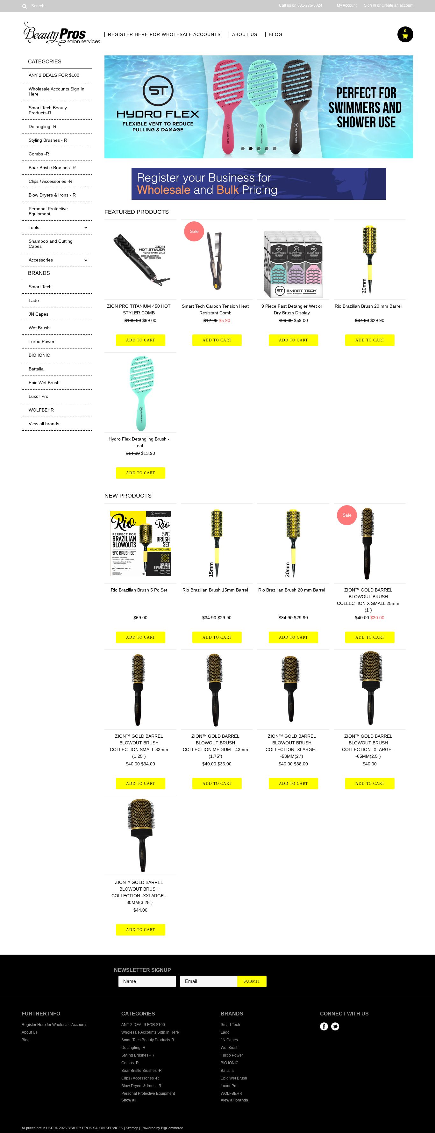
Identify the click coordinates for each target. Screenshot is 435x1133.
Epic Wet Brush (44, 382)
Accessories (41, 259)
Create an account (397, 5)
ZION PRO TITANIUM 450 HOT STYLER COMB (139, 309)
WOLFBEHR (41, 409)
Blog (275, 34)
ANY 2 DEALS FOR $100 (54, 75)
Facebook (324, 1026)
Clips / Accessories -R (50, 181)
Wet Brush (39, 327)
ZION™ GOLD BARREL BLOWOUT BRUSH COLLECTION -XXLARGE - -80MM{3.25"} (139, 892)
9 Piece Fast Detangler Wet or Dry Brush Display (291, 309)
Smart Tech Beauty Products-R (48, 110)
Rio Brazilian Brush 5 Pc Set (139, 589)
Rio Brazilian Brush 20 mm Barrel (368, 306)
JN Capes (38, 314)
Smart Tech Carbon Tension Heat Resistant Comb (215, 309)
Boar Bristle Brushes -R (52, 167)
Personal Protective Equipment (48, 211)
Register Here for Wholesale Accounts (164, 34)
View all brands (44, 423)
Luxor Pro (38, 396)
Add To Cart (140, 340)
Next (400, 105)
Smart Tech (40, 286)
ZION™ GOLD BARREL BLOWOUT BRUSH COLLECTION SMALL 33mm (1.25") (139, 746)
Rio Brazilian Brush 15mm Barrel (215, 589)
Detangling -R (42, 126)
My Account (347, 5)
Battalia (36, 368)
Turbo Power (41, 341)
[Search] (24, 6)
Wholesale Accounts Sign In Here (56, 91)
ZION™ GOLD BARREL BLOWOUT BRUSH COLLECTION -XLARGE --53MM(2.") (292, 746)
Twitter (335, 1026)
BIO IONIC (39, 355)
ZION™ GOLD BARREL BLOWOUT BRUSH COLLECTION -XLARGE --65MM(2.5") (368, 746)
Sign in (370, 5)
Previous (117, 105)
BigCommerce (172, 1128)
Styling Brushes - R (48, 140)
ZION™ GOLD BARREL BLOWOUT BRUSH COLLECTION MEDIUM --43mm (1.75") (215, 746)
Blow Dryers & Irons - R (52, 194)
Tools (34, 227)
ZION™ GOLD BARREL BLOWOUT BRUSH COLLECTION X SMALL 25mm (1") (368, 600)
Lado (34, 300)
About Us (244, 34)
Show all (128, 1100)
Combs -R (39, 153)
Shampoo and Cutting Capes (51, 244)
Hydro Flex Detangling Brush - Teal (139, 442)
